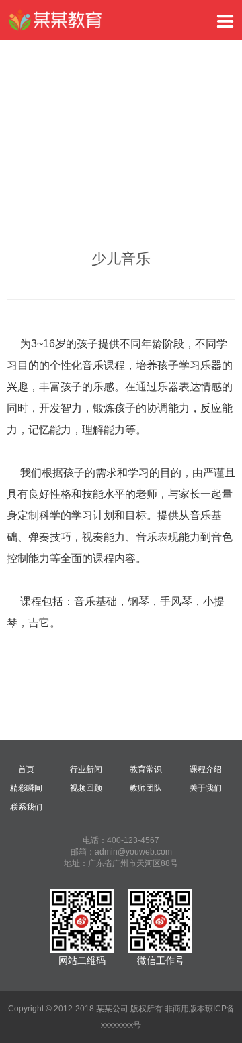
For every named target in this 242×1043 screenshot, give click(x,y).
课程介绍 (206, 769)
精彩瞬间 (26, 788)
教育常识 (146, 769)
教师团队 (146, 788)
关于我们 (206, 788)
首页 (26, 769)
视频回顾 (86, 788)
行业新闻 (86, 769)
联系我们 (26, 807)
